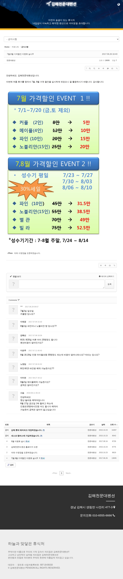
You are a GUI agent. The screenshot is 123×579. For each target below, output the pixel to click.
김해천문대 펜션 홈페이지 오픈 (24, 447)
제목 (48, 424)
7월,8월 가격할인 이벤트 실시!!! (20, 54)
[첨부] (117, 68)
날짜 (103, 424)
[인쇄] (112, 68)
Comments (14, 300)
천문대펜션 (11, 60)
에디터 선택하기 (107, 276)
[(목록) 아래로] (103, 68)
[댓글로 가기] (108, 68)
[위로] (99, 68)
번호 (7, 424)
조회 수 (113, 424)
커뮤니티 (15, 47)
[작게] (94, 68)
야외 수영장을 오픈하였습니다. (24, 453)
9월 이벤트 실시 (18, 441)
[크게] (90, 68)
